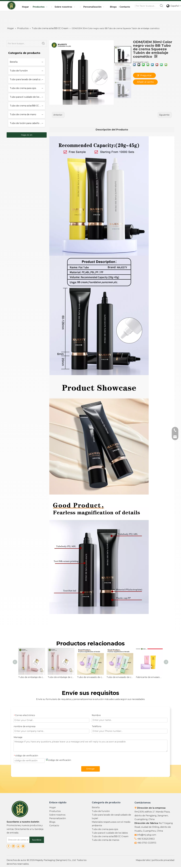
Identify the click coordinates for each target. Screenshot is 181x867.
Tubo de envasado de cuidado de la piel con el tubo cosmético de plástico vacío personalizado (90, 677)
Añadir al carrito (145, 82)
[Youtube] (18, 846)
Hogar (52, 807)
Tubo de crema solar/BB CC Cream (27, 105)
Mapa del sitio (143, 860)
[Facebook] (8, 846)
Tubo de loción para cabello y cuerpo (27, 123)
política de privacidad (163, 860)
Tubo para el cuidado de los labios (27, 97)
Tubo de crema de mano (23, 114)
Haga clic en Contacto (26, 136)
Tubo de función (19, 70)
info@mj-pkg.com (146, 835)
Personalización (57, 818)
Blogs (52, 822)
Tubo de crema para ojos (23, 88)
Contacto (54, 825)
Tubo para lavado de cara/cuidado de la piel (27, 79)
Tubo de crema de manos (105, 840)
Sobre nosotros (57, 815)
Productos (55, 811)
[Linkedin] (13, 846)
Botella (13, 62)
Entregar (90, 769)
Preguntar (146, 75)
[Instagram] (23, 846)
